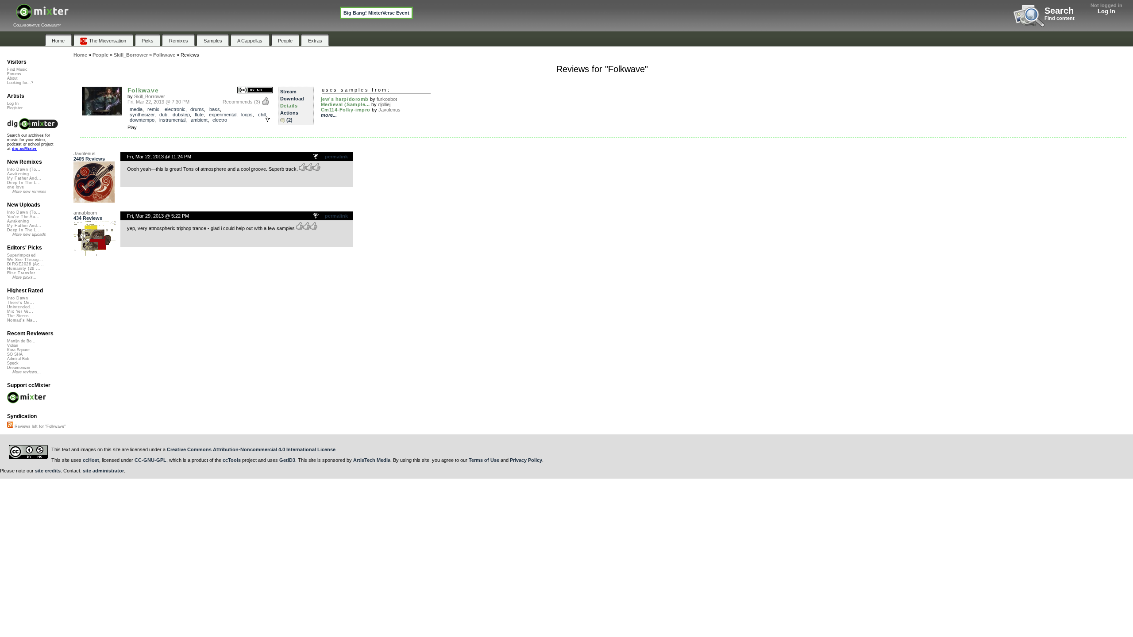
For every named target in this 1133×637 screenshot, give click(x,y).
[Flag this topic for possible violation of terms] (316, 157)
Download (292, 98)
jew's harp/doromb (345, 99)
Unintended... (21, 307)
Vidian (12, 345)
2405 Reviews (89, 158)
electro (219, 120)
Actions (289, 112)
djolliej (384, 104)
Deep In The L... (24, 182)
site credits (48, 470)
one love (15, 187)
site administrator (103, 470)
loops (247, 114)
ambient (199, 120)
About (12, 78)
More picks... (24, 277)
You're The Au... (23, 217)
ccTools (232, 460)
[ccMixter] (42, 16)
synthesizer (142, 114)
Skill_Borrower (149, 96)
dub (163, 114)
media (136, 109)
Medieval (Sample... (345, 104)
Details (289, 105)
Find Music (17, 69)
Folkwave (143, 90)
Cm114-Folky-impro (345, 109)
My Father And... (24, 178)
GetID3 (287, 460)
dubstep (181, 114)
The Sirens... (20, 316)
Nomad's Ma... (22, 320)
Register (15, 108)
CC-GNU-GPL (150, 460)
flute (199, 114)
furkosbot (387, 99)
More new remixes (29, 191)
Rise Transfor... (23, 273)
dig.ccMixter (24, 148)
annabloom (85, 212)
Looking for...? (20, 83)
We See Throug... (25, 259)
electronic (175, 109)
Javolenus (389, 109)
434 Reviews (87, 218)
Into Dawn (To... (23, 169)
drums (197, 109)
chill (262, 114)
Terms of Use (484, 460)
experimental (222, 114)
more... (329, 115)
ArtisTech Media (371, 460)
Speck (13, 363)
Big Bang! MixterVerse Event (376, 12)
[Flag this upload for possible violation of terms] (267, 120)
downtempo (142, 120)
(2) (289, 120)
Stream (288, 91)
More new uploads (29, 234)
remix (153, 109)
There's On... (20, 302)
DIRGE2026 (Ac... (25, 264)
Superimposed (21, 255)
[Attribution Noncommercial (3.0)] (255, 90)
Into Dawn (17, 298)
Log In (1106, 11)
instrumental (172, 120)
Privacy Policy (526, 460)
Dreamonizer (19, 367)
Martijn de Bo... (21, 341)
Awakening (18, 174)
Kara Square (18, 350)
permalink (336, 156)
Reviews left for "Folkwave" (39, 426)
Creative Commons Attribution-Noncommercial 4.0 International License (251, 449)
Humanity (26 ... (23, 268)
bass (214, 109)
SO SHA (15, 354)
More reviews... (26, 372)
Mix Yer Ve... (20, 311)
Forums (14, 74)
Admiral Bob (18, 359)
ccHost (91, 460)
